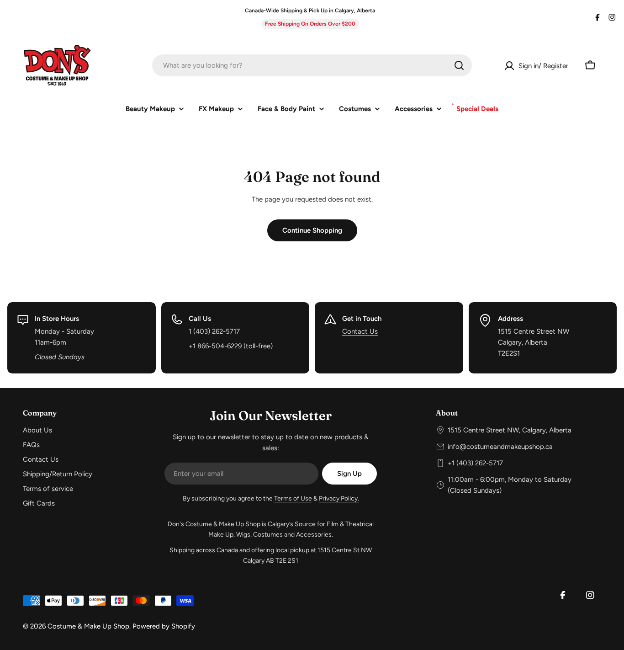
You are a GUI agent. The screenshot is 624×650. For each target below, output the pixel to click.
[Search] (459, 65)
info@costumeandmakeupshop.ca (500, 446)
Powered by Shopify (163, 626)
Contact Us (360, 331)
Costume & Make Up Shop (88, 626)
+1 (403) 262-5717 (475, 463)
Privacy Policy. (339, 498)
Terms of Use (293, 498)
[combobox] (312, 65)
